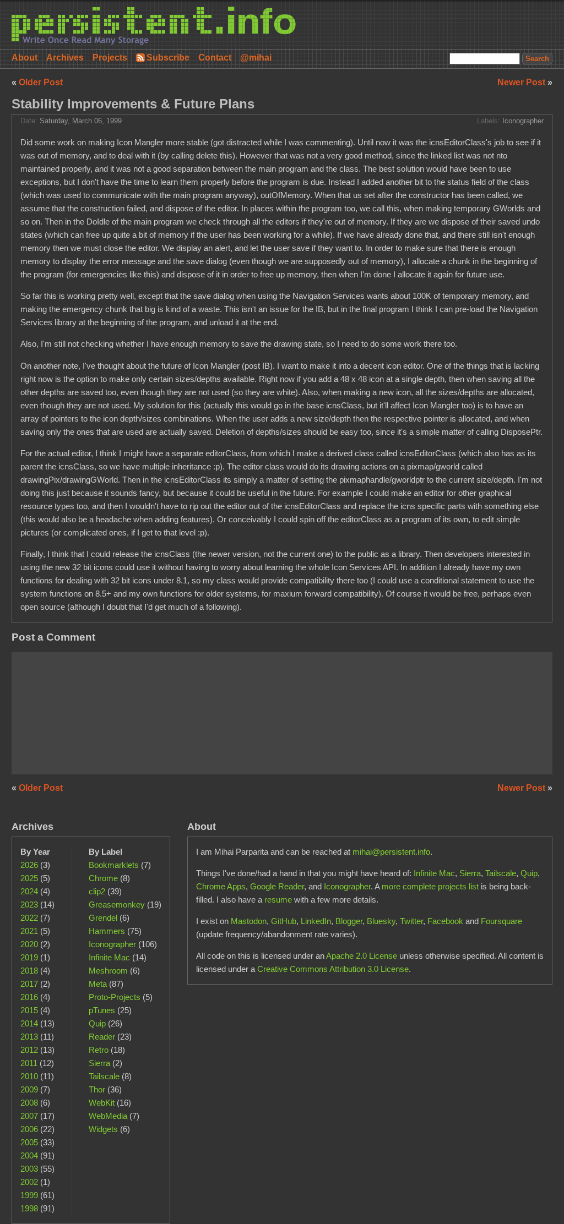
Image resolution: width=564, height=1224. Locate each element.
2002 (29, 1182)
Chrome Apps (221, 886)
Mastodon (249, 921)
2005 (29, 1142)
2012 (29, 1049)
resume (278, 899)
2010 (29, 1076)
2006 (29, 1129)
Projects (110, 57)
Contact (214, 57)
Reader (102, 1036)
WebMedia (108, 1116)
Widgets (103, 1129)
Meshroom (108, 970)
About (24, 57)
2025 (29, 878)
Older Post (41, 82)
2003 (29, 1168)
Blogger (348, 921)
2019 (29, 957)
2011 (28, 1063)
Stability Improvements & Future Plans (133, 103)
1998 (29, 1208)
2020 (29, 944)
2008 (29, 1102)
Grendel (103, 917)
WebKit (102, 1102)
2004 (29, 1155)
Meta (98, 983)
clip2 (97, 891)
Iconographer (523, 121)
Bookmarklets (114, 865)
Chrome (103, 878)
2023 (29, 904)
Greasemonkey (117, 904)
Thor (97, 1089)
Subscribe (168, 57)
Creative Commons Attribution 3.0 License (333, 969)
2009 (29, 1089)
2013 (29, 1036)
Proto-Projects (114, 997)
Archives (65, 57)
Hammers (107, 931)
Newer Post (522, 82)
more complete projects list (430, 886)
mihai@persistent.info (391, 851)
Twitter (411, 921)
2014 (29, 1023)
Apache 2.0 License (361, 955)
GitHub (283, 921)
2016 (29, 997)
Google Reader (277, 886)
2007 (29, 1116)
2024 (29, 891)
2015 (29, 1010)
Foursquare (501, 921)
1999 (29, 1195)
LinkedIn (316, 921)
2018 (29, 970)
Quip (97, 1023)
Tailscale (104, 1076)
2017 (29, 983)
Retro (99, 1049)
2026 (29, 865)
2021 (29, 931)
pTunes (102, 1010)
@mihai (256, 57)
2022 (29, 917)
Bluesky (381, 921)
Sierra (99, 1063)
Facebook (445, 921)
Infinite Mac (109, 957)
